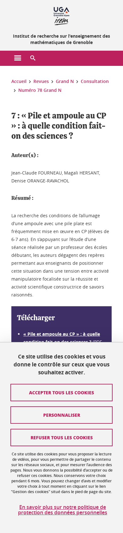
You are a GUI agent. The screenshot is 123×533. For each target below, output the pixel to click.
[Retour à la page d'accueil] (61, 15)
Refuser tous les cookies (62, 437)
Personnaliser (61, 415)
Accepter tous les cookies (61, 392)
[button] (32, 58)
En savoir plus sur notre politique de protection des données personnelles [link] (62, 509)
